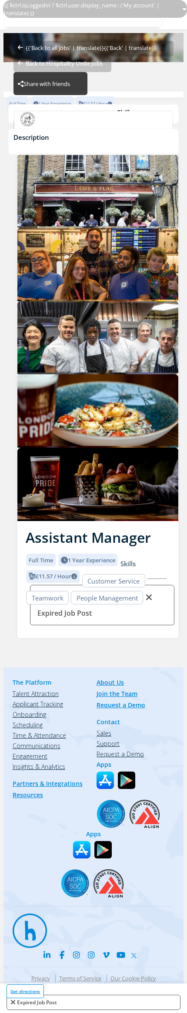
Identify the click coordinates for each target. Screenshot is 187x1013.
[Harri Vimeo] (106, 954)
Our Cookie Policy (133, 978)
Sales (104, 733)
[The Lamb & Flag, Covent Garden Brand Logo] (93, 125)
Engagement (30, 756)
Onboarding (29, 714)
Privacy (40, 978)
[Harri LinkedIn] (47, 954)
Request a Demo (121, 705)
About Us (110, 682)
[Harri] (26, 927)
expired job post (37, 1002)
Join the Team (117, 694)
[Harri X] (135, 953)
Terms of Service (80, 978)
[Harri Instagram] (76, 954)
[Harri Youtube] (121, 954)
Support (108, 743)
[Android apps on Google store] (126, 780)
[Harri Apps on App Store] (105, 780)
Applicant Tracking (38, 704)
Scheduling (28, 725)
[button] (24, 335)
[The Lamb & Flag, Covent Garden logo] (97, 191)
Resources (28, 795)
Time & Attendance (39, 735)
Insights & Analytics (39, 766)
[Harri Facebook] (61, 954)
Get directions (25, 991)
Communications (36, 746)
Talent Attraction (36, 694)
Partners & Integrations (48, 783)
